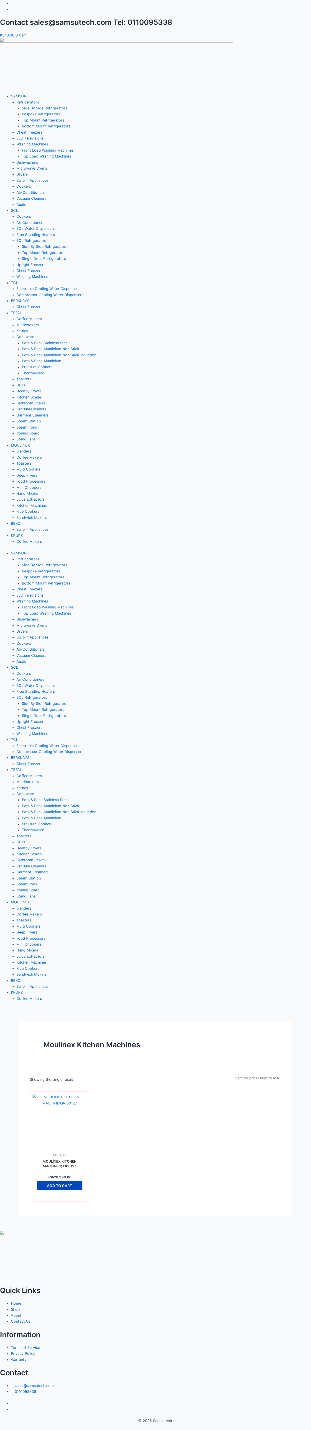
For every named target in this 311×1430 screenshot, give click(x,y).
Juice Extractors (30, 499)
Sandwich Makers (31, 517)
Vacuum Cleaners (31, 198)
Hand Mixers (27, 493)
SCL (14, 210)
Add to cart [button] (59, 1185)
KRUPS (17, 535)
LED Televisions (29, 138)
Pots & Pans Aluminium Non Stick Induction (59, 355)
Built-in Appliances (32, 180)
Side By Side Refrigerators (44, 108)
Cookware (25, 336)
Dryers (22, 174)
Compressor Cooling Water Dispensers (49, 294)
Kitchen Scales (29, 397)
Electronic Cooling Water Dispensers (47, 288)
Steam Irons (26, 427)
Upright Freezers (30, 264)
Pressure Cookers (37, 367)
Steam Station (28, 421)
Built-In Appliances (32, 529)
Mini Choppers (28, 487)
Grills (20, 385)
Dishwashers (27, 162)
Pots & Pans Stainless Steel (45, 343)
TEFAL (16, 312)
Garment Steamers (32, 415)
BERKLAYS (20, 300)
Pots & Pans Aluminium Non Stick (50, 349)
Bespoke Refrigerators (41, 114)
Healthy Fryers (28, 391)
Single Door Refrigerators (44, 258)
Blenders (23, 451)
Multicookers (27, 325)
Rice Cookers (27, 511)
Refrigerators (27, 102)
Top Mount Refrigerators (43, 120)
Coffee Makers (29, 318)
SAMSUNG (20, 96)
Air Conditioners (30, 222)
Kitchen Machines (31, 505)
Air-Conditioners (30, 192)
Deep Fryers (26, 475)
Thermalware (33, 373)
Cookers (23, 186)
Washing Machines (32, 144)
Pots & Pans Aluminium (41, 361)
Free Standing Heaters (35, 234)
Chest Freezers (29, 132)
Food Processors (30, 481)
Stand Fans (26, 439)
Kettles (22, 330)
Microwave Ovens (31, 168)
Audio (21, 204)
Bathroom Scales (31, 403)
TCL (14, 282)
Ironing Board (28, 433)
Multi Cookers (28, 469)
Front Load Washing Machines (48, 150)
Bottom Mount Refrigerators (46, 126)
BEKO (15, 523)
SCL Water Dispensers (35, 228)
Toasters (23, 379)
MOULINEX (20, 445)
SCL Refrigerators (31, 240)
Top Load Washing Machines (46, 156)
